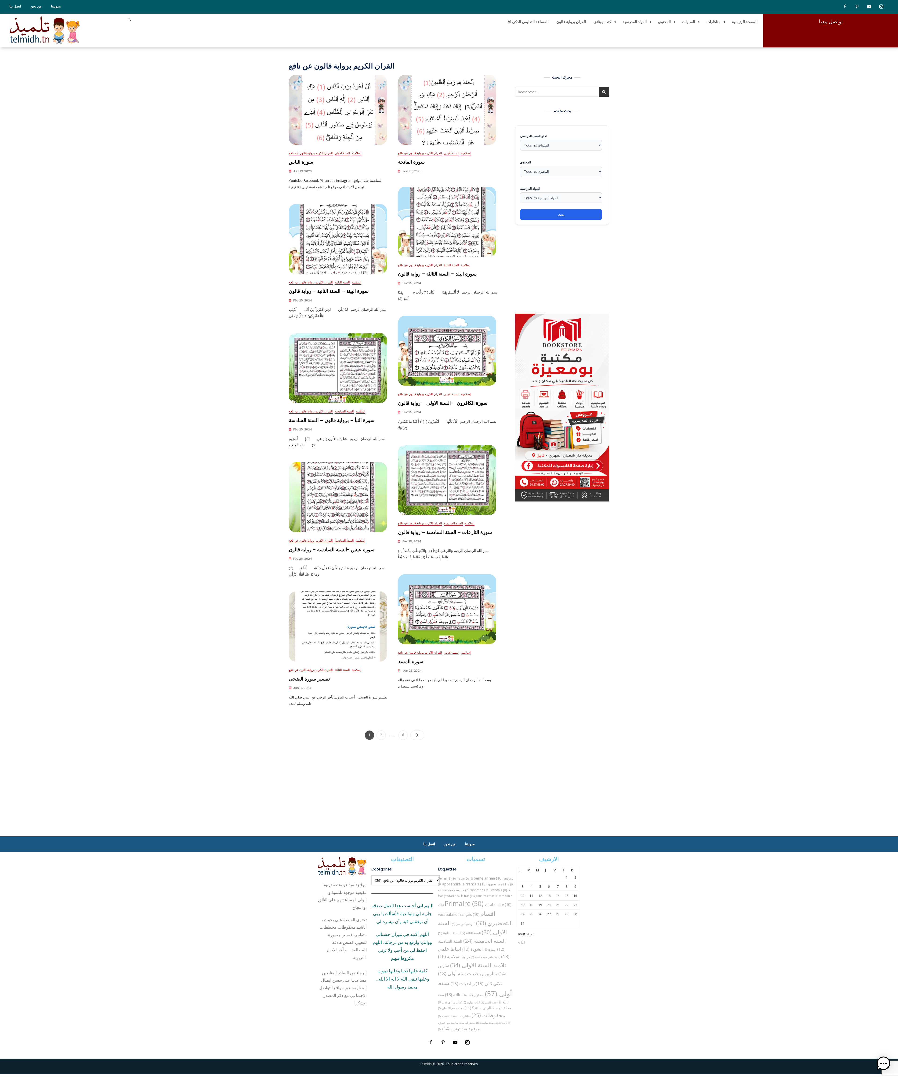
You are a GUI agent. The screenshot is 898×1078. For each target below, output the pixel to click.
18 (531, 905)
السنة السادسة (344, 411)
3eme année (463, 879)
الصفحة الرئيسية (744, 21)
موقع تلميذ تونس (461, 1028)
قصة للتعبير (488, 1002)
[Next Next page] (417, 735)
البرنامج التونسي (463, 924)
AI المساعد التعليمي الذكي (528, 21)
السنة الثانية (342, 282)
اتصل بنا (15, 6)
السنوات (688, 21)
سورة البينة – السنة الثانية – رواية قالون (329, 291)
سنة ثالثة (456, 994)
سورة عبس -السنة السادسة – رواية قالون (332, 549)
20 (549, 905)
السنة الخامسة (484, 940)
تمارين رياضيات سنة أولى (467, 973)
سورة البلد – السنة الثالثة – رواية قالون (437, 273)
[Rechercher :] (562, 92)
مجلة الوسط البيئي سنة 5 (488, 1007)
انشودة (472, 949)
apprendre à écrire (453, 890)
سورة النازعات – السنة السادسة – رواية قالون (445, 532)
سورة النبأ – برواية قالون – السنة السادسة (332, 420)
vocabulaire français (458, 914)
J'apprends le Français (488, 890)
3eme (445, 878)
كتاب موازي (471, 1002)
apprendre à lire (500, 884)
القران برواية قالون (571, 21)
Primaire (464, 903)
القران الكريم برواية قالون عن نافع (311, 153)
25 (531, 914)
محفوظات (488, 1015)
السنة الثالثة (451, 265)
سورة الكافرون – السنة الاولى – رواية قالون (443, 403)
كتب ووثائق (602, 21)
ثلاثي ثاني (489, 983)
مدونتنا (56, 6)
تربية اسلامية (454, 956)
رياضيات (462, 983)
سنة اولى (476, 995)
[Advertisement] (563, 269)
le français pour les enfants (481, 896)
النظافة (490, 950)
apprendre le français (464, 884)
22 (566, 905)
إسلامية (357, 153)
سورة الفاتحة (411, 161)
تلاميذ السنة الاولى (478, 965)
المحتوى (664, 21)
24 (523, 914)
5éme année (488, 878)
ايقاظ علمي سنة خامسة (485, 957)
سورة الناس (301, 161)
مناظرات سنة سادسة (490, 1023)
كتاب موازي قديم (450, 1002)
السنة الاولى (342, 153)
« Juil (521, 942)
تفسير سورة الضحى (309, 678)
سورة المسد (411, 661)
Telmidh (426, 1064)
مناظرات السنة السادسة (454, 1016)
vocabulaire (498, 904)
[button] (883, 1063)
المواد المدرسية (635, 21)
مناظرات (713, 21)
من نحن (36, 6)
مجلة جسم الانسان (451, 1008)
